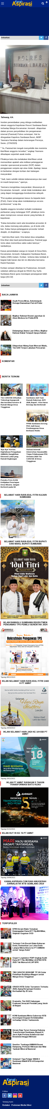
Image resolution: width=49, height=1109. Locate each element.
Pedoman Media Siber (21, 1105)
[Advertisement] (24, 18)
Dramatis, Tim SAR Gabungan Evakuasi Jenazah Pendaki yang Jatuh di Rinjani (30, 1003)
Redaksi (6, 1105)
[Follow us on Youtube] (20, 1095)
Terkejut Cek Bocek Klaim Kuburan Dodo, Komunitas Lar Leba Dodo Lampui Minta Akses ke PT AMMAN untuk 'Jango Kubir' (28, 946)
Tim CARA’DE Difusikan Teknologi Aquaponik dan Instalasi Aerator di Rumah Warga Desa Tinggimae (11, 402)
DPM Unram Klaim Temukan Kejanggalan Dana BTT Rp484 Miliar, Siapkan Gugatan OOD (29, 931)
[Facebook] (46, 37)
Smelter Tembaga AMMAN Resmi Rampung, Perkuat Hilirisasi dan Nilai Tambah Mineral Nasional (29, 1047)
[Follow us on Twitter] (10, 1095)
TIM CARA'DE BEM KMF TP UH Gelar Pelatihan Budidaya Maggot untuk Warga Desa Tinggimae (29, 974)
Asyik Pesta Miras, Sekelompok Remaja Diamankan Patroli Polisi (27, 302)
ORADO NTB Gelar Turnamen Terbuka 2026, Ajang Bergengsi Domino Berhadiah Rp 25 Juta (30, 989)
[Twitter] (41, 37)
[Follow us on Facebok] (4, 1095)
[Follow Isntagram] (15, 1095)
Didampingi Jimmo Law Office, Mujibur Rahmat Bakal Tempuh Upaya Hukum (29, 332)
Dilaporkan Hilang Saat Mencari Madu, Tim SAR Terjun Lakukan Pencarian (29, 347)
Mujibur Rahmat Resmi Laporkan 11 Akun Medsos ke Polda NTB (28, 317)
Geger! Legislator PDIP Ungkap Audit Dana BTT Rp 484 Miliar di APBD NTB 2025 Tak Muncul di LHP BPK (29, 960)
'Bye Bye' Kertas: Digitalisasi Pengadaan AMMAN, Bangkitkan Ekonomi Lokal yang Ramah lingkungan (11, 454)
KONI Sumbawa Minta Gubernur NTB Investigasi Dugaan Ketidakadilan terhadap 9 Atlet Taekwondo (29, 1018)
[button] (46, 1)
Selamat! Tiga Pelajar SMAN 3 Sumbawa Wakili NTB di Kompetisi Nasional (28, 1061)
